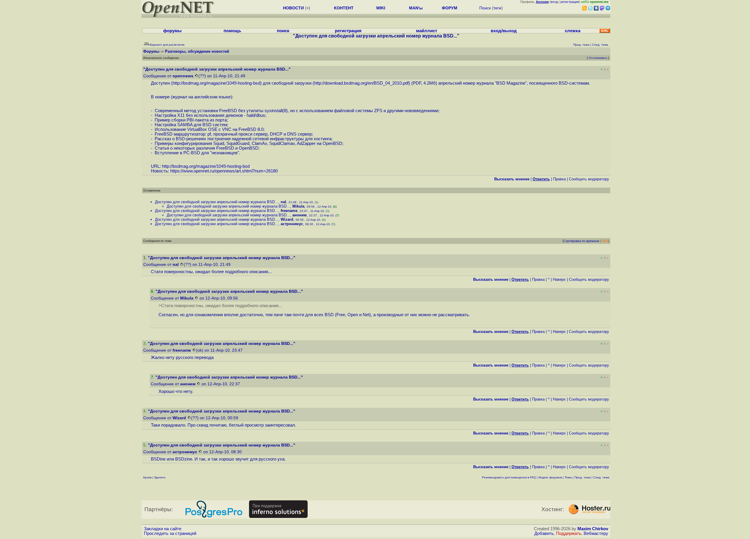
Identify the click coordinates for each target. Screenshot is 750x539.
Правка (559, 179)
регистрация (569, 2)
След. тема (601, 477)
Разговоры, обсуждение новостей (197, 51)
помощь (232, 30)
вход (554, 2)
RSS (605, 241)
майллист (426, 30)
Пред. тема (583, 477)
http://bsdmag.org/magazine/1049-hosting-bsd (216, 83)
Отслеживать (598, 57)
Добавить (544, 533)
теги (497, 8)
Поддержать (568, 533)
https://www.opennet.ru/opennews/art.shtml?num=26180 (224, 171)
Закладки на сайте (162, 528)
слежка (572, 30)
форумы (172, 30)
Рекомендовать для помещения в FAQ (509, 477)
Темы (568, 477)
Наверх (559, 279)
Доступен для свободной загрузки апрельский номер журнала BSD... (216, 202)
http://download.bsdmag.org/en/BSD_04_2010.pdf (361, 83)
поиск (283, 30)
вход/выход (504, 30)
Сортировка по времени (581, 241)
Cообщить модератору (589, 179)
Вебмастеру (596, 533)
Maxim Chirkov (592, 528)
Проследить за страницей (170, 533)
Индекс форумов (550, 477)
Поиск (485, 8)
